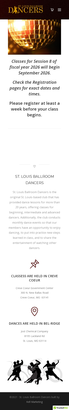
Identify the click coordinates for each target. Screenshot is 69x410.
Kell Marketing (34, 401)
